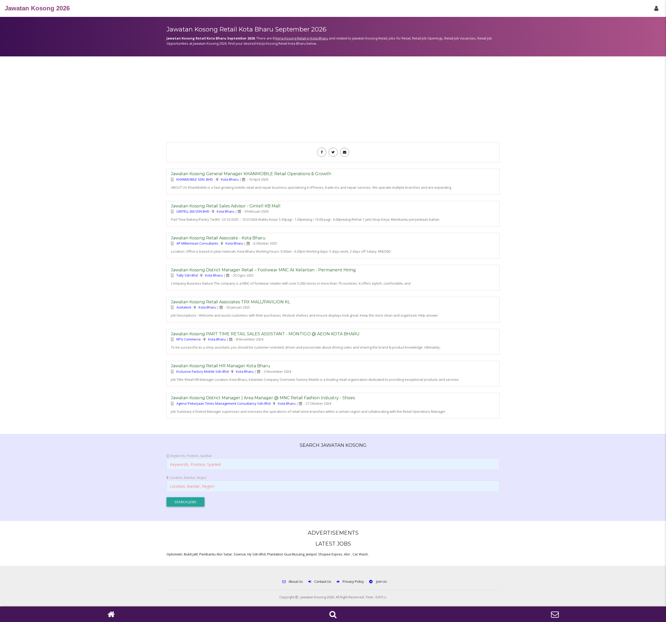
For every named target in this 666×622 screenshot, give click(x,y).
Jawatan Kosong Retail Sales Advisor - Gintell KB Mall (225, 206)
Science (240, 554)
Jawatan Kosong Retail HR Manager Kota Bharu (220, 365)
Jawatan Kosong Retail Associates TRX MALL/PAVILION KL (230, 301)
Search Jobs (185, 502)
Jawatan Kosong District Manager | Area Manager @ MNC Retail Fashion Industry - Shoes (263, 397)
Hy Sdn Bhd (256, 554)
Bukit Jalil (191, 554)
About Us (296, 581)
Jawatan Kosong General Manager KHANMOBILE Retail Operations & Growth (251, 173)
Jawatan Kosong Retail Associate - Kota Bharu (218, 237)
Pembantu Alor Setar (215, 554)
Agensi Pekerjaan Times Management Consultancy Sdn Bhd (223, 403)
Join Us (381, 581)
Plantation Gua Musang (285, 554)
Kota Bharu (230, 179)
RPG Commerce (188, 339)
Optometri (174, 554)
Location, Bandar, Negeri (188, 477)
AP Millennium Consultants (197, 243)
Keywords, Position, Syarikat (191, 456)
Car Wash (360, 554)
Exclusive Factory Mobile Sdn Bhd (202, 371)
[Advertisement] (333, 102)
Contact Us (322, 581)
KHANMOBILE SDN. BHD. (195, 179)
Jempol (311, 554)
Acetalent (183, 307)
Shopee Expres (330, 554)
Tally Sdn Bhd (187, 275)
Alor (347, 554)
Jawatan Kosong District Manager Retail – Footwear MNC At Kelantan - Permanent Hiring (263, 269)
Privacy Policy (353, 581)
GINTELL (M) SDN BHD (192, 211)
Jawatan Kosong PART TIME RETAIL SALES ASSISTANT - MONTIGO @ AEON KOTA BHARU (265, 333)
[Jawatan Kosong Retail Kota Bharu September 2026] (322, 152)
